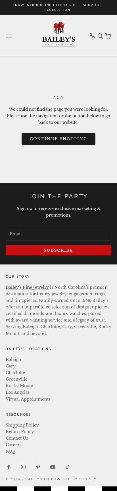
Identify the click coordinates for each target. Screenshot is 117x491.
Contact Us (17, 438)
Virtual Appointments (28, 399)
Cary (11, 366)
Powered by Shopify (74, 479)
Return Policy (20, 431)
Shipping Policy (22, 425)
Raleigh (13, 359)
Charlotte (15, 372)
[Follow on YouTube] (53, 467)
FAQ (10, 451)
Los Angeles (18, 392)
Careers (13, 444)
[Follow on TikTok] (67, 467)
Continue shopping (58, 138)
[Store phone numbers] (92, 36)
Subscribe (58, 250)
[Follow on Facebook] (8, 467)
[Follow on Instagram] (23, 467)
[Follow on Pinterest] (38, 467)
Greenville (17, 379)
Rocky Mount (20, 385)
